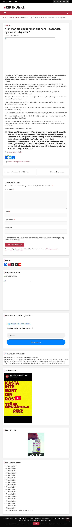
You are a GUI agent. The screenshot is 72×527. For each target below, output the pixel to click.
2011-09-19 (8, 35)
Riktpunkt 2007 (11, 489)
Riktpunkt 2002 (11, 501)
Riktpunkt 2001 (11, 503)
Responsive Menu (67, 1)
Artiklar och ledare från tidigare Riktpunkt (20, 510)
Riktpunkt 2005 (11, 494)
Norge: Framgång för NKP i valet (17, 172)
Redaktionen (15, 35)
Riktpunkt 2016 (11, 468)
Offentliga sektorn (18, 161)
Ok (36, 523)
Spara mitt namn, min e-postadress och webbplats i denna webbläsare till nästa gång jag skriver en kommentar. (34, 239)
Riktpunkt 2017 (11, 466)
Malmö (10, 161)
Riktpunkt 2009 (11, 485)
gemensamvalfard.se (15, 152)
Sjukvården (27, 161)
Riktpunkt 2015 (11, 471)
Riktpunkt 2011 (11, 480)
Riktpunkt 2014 (11, 473)
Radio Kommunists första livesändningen (17, 357)
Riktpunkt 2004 (11, 496)
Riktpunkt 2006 (11, 492)
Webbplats (8, 228)
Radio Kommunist (17, 354)
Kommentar (9, 189)
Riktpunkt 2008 (11, 487)
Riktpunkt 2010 (11, 482)
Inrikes (7, 25)
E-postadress (10, 220)
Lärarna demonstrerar (57, 172)
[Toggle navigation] (5, 13)
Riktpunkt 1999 (11, 508)
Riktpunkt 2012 (11, 478)
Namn (7, 212)
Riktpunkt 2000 (11, 506)
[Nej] (70, 522)
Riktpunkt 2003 (11, 499)
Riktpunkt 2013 (11, 475)
